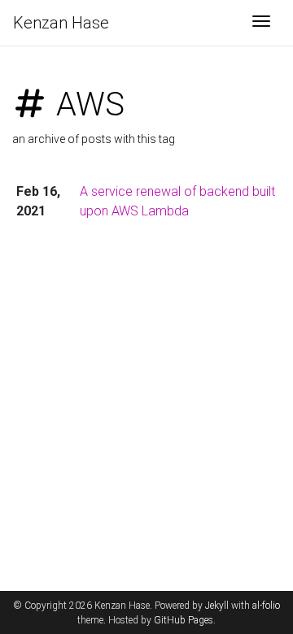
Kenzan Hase (61, 23)
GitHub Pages (183, 620)
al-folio (266, 605)
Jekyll (217, 605)
